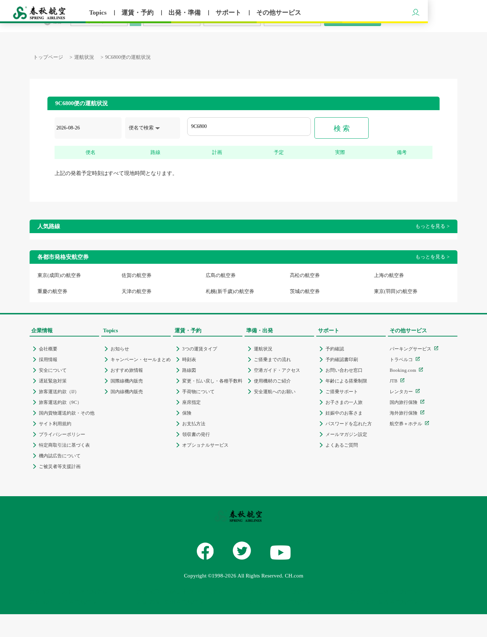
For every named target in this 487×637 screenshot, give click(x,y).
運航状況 (84, 57)
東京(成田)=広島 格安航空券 (277, 602)
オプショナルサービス (205, 445)
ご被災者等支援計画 (60, 466)
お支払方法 (193, 423)
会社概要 (48, 348)
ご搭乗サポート (341, 391)
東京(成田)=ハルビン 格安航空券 (68, 592)
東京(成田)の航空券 (59, 275)
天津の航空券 (137, 291)
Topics (98, 12)
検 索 (342, 128)
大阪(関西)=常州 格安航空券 (170, 602)
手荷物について (198, 391)
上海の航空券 (389, 275)
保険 (186, 413)
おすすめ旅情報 (127, 370)
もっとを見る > (432, 226)
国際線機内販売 (127, 381)
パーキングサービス (410, 348)
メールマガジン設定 (346, 434)
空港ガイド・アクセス (277, 370)
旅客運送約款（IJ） (59, 391)
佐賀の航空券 (137, 275)
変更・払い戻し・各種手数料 (212, 381)
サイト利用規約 (55, 423)
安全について (53, 370)
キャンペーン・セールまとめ (141, 359)
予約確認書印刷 (341, 359)
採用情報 (48, 359)
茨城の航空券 (305, 291)
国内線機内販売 (127, 391)
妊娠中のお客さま (344, 413)
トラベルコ (401, 359)
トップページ (48, 57)
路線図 (189, 370)
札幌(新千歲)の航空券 (230, 291)
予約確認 (334, 348)
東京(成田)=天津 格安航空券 (63, 602)
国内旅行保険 (403, 402)
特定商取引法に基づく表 (64, 445)
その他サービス (278, 12)
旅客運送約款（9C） (60, 402)
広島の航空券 (221, 275)
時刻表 (189, 359)
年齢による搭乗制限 (346, 381)
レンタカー (401, 391)
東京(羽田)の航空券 (395, 291)
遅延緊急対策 (53, 381)
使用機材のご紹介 (272, 381)
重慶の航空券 (52, 291)
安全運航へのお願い (275, 391)
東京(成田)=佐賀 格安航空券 (383, 602)
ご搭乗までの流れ (272, 359)
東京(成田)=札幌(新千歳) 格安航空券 (180, 592)
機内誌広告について (60, 455)
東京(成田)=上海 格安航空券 (383, 592)
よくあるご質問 (341, 445)
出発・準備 (186, 12)
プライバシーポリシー (62, 434)
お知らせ (120, 348)
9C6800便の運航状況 (128, 57)
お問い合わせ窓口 (344, 370)
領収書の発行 (196, 434)
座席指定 (191, 402)
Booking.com (403, 370)
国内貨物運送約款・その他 (66, 413)
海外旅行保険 (403, 413)
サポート (229, 12)
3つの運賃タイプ (199, 348)
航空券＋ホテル (406, 423)
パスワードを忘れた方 (348, 423)
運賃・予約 (138, 12)
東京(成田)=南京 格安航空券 (277, 592)
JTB (394, 381)
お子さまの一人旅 (344, 402)
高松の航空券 (305, 275)
